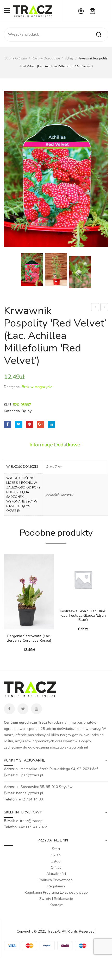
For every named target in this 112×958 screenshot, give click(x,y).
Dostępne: (12, 386)
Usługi (56, 861)
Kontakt (56, 904)
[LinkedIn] (51, 424)
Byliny (69, 58)
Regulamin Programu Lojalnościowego (56, 892)
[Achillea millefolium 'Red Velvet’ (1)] (56, 269)
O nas (56, 867)
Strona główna (16, 58)
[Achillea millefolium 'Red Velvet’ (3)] (80, 272)
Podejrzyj (16, 627)
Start (56, 848)
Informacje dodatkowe (54, 444)
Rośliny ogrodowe (46, 58)
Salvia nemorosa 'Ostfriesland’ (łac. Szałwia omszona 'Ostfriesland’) (95, 307)
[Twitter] (18, 424)
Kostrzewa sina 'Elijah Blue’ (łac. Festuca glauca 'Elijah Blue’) (83, 615)
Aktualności (56, 873)
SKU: (8, 404)
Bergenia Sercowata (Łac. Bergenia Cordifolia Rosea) (29, 638)
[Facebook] (7, 424)
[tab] (56, 444)
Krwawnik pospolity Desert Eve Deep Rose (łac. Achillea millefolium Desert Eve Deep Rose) (104, 307)
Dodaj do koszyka (8, 627)
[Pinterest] (29, 424)
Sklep (56, 855)
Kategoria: (12, 411)
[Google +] (40, 424)
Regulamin (56, 886)
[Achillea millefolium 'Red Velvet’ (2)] (56, 169)
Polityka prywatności (56, 880)
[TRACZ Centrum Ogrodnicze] (32, 10)
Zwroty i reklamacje (56, 898)
